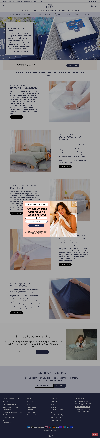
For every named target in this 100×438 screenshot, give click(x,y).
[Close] (76, 203)
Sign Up (36, 225)
